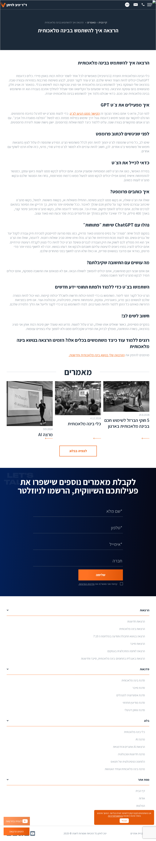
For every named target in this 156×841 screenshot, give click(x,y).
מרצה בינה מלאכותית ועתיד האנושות (125, 769)
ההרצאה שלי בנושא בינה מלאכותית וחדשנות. (97, 355)
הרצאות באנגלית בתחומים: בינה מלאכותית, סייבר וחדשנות (113, 659)
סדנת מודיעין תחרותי (134, 703)
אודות (142, 798)
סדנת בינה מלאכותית (133, 680)
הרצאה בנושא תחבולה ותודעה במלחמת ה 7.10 (119, 636)
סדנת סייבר (138, 688)
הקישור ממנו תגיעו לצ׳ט (85, 113)
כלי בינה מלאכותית (84, 423)
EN (127, 4)
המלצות (140, 806)
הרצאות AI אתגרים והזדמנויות (129, 747)
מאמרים (91, 22)
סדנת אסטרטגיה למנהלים (130, 695)
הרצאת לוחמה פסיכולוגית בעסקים (126, 651)
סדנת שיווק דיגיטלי (135, 710)
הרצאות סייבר (137, 644)
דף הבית (103, 22)
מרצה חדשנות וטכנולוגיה (131, 754)
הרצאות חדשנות (136, 621)
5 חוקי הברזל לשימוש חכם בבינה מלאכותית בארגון (126, 423)
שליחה (100, 575)
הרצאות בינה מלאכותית (132, 629)
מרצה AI (45, 434)
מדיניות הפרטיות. (86, 584)
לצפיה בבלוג (78, 451)
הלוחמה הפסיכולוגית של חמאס (128, 762)
